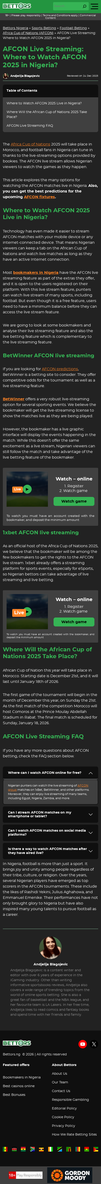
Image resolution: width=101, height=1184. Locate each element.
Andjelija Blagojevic (25, 76)
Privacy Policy (63, 1126)
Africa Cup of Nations (30, 144)
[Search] (84, 6)
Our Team (60, 1082)
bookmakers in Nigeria (35, 273)
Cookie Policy (63, 1117)
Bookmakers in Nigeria (22, 1077)
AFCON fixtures (39, 197)
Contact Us (61, 1091)
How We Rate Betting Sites (74, 1134)
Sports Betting (44, 28)
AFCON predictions (60, 369)
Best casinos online (19, 1086)
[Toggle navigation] (94, 6)
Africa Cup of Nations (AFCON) (28, 33)
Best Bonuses (14, 1095)
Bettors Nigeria (15, 28)
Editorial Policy (64, 1108)
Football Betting (73, 28)
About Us (59, 1073)
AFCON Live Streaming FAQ (30, 125)
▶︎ (27, 489)
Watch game (74, 501)
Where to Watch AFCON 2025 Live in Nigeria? (44, 103)
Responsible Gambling (70, 1099)
